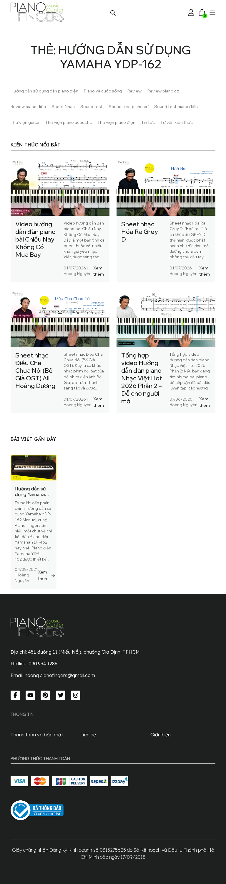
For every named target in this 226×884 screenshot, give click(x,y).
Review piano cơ (163, 91)
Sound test (91, 106)
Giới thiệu (160, 735)
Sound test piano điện (176, 106)
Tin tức (148, 122)
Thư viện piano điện (116, 122)
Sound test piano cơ (129, 106)
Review (134, 91)
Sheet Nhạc (63, 106)
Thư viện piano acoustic (68, 122)
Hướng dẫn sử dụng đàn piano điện (44, 91)
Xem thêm (98, 271)
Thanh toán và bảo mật (37, 735)
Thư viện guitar (25, 122)
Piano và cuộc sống (103, 91)
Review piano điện (28, 106)
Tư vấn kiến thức (176, 122)
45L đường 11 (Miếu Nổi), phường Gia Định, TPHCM (84, 652)
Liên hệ (88, 735)
